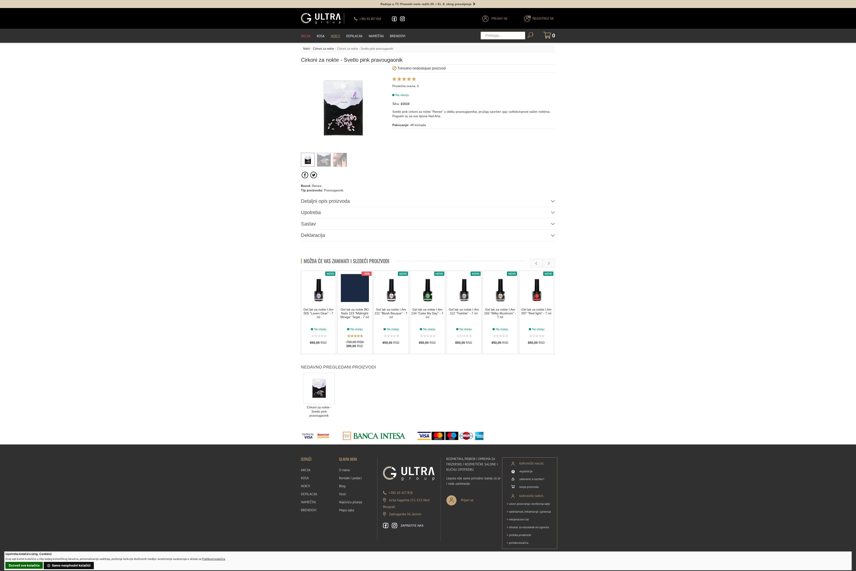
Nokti (335, 36)
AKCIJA (306, 470)
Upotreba (311, 212)
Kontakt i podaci (350, 478)
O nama (344, 470)
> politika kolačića (517, 543)
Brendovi (397, 36)
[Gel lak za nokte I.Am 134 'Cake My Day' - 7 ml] (427, 288)
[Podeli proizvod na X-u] (313, 175)
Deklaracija (313, 235)
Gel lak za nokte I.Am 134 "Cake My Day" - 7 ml (427, 313)
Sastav (308, 224)
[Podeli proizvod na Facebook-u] (305, 175)
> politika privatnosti (519, 535)
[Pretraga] (530, 35)
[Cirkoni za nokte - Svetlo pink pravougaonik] (319, 388)
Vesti (342, 494)
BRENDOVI (308, 510)
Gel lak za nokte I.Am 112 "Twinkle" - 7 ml (464, 311)
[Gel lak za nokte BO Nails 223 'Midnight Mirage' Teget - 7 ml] (355, 288)
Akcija (306, 36)
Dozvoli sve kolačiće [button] (24, 565)
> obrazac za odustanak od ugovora (528, 527)
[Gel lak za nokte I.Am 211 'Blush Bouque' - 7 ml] (391, 288)
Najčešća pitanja (350, 502)
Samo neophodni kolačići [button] (71, 565)
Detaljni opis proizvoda (325, 201)
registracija (525, 471)
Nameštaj (376, 36)
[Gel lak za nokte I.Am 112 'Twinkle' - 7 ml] (464, 288)
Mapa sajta (346, 510)
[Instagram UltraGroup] (402, 19)
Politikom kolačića (213, 559)
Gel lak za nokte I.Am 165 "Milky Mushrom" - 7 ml (500, 313)
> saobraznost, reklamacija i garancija (529, 512)
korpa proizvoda (529, 487)
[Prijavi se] (474, 498)
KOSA (305, 478)
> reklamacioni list (518, 519)
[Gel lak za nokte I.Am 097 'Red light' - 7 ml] (536, 288)
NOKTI (305, 486)
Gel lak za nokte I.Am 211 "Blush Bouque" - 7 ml (391, 313)
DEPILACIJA (309, 494)
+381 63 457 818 (401, 493)
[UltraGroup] (321, 18)
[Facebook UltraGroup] (394, 19)
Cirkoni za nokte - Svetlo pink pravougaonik (319, 411)
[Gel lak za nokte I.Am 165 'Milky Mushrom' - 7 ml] (500, 288)
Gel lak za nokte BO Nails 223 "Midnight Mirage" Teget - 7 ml (354, 313)
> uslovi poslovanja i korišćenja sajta (528, 504)
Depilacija (354, 36)
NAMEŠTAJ (308, 502)
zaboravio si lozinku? (531, 479)
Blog (342, 486)
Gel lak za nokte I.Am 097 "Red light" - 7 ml (536, 311)
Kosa (321, 36)
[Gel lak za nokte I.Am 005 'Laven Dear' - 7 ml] (318, 288)
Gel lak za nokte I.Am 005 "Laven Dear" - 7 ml (318, 313)
